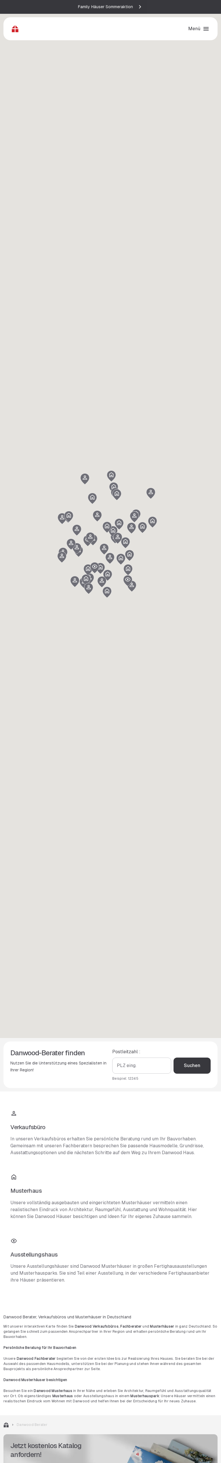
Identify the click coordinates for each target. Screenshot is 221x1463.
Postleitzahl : (126, 1051)
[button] (86, 580)
